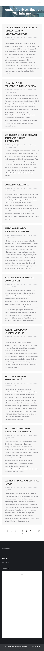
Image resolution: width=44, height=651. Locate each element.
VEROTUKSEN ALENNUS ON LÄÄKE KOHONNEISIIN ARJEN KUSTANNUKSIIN (21, 138)
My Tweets (5, 562)
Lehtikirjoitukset (17, 37)
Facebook (6, 549)
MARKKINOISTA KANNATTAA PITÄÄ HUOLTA (22, 482)
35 (39, 531)
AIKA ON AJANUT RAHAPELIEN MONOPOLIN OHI (19, 279)
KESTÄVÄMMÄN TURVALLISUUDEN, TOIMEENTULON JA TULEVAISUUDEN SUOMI (21, 30)
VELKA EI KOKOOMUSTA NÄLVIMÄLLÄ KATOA (16, 331)
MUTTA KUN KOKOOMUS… (17, 185)
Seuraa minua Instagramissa (23, 578)
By (30, 37)
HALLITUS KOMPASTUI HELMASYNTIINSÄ (15, 378)
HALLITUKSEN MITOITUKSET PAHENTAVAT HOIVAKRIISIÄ (18, 430)
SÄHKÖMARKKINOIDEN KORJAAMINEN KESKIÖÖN (17, 230)
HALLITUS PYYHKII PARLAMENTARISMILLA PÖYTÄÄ (20, 84)
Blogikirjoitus (8, 37)
